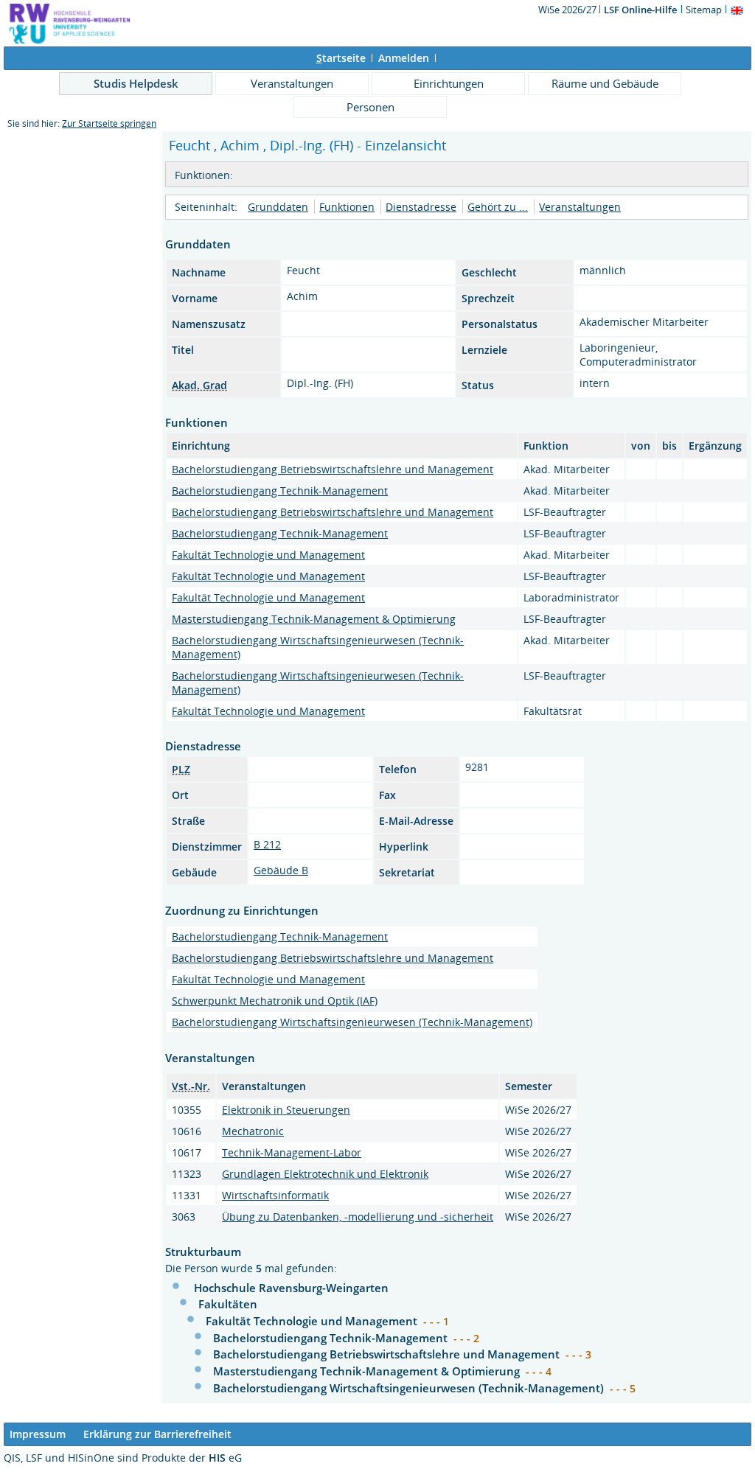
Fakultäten (227, 1304)
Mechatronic (253, 1131)
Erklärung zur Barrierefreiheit (157, 1434)
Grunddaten (278, 207)
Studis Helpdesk (136, 83)
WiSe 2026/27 (568, 9)
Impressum (38, 1434)
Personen (370, 107)
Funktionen (347, 207)
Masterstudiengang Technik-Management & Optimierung (314, 619)
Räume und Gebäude (605, 83)
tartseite (341, 58)
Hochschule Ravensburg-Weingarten (291, 1287)
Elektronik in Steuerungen (286, 1110)
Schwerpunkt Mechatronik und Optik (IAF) (275, 1001)
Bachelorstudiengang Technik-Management (280, 491)
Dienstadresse (421, 207)
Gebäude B (281, 870)
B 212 (267, 844)
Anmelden (403, 58)
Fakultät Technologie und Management (268, 555)
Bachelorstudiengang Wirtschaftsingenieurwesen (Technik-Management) (352, 1022)
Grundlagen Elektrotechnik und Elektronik (325, 1174)
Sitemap (704, 9)
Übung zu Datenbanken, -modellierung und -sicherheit (357, 1217)
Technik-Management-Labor (291, 1152)
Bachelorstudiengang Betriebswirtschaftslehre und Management (332, 469)
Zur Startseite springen (109, 123)
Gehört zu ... (497, 207)
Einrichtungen (449, 83)
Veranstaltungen (292, 83)
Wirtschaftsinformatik (275, 1195)
